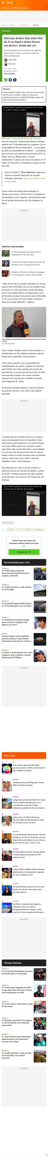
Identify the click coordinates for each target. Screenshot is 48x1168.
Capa (4, 25)
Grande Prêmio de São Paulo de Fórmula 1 (23, 138)
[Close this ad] (46, 1155)
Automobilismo (24, 25)
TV (20, 530)
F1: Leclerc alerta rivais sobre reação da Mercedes (17, 1005)
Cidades (15, 866)
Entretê (4, 634)
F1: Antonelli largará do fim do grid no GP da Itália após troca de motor (17, 604)
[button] (3, 3)
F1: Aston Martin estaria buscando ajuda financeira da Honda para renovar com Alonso (16, 1039)
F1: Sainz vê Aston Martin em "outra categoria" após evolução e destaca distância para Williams (17, 655)
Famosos (16, 797)
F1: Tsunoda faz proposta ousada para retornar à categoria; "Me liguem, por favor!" (15, 622)
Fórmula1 (36, 25)
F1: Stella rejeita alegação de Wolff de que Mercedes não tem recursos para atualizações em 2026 (17, 990)
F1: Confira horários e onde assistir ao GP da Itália (16, 588)
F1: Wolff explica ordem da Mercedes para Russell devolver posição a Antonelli (15, 573)
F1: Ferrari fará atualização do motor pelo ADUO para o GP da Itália (17, 972)
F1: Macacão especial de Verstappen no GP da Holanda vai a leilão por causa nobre (17, 1022)
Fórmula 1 (11, 530)
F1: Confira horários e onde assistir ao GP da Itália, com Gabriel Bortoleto (16, 1055)
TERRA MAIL (6, 8)
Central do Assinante (20, 8)
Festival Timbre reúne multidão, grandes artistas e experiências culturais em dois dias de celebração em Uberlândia (17, 638)
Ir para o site (11, 3)
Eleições (15, 884)
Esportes (12, 25)
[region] (24, 1162)
